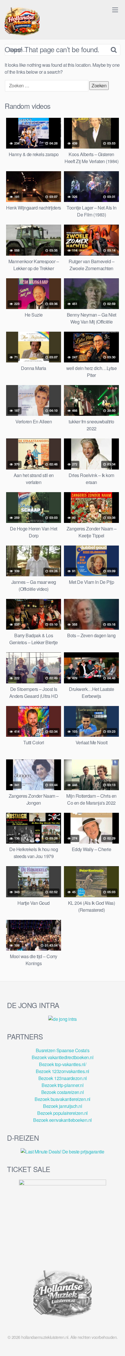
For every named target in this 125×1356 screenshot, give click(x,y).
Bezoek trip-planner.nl (62, 1085)
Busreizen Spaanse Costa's (63, 1050)
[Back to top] (114, 1343)
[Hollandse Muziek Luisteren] (22, 22)
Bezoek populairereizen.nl (62, 1113)
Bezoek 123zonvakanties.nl (62, 1071)
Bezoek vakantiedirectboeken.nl (62, 1057)
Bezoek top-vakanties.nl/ (62, 1064)
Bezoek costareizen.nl (62, 1092)
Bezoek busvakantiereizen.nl (62, 1099)
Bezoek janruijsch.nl (62, 1106)
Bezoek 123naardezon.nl (62, 1078)
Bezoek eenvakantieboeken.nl (62, 1120)
